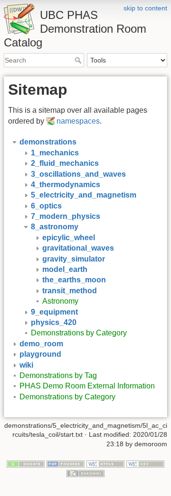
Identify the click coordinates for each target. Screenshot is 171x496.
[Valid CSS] (145, 464)
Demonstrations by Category (79, 333)
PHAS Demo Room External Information (87, 386)
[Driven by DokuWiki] (85, 473)
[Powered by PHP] (66, 464)
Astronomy (60, 301)
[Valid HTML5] (105, 464)
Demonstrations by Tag (58, 375)
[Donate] (26, 464)
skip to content (145, 8)
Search (79, 60)
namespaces (78, 121)
